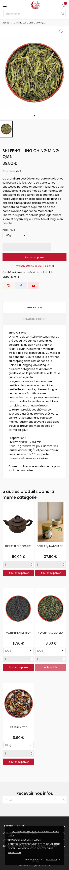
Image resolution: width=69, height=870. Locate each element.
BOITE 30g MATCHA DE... (50, 546)
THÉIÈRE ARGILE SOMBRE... (18, 546)
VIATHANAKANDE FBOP (18, 632)
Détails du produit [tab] (34, 319)
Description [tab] (34, 307)
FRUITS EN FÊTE (18, 727)
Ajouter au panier (34, 257)
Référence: (9, 171)
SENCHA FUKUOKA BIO (50, 632)
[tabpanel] (34, 72)
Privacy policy (33, 859)
